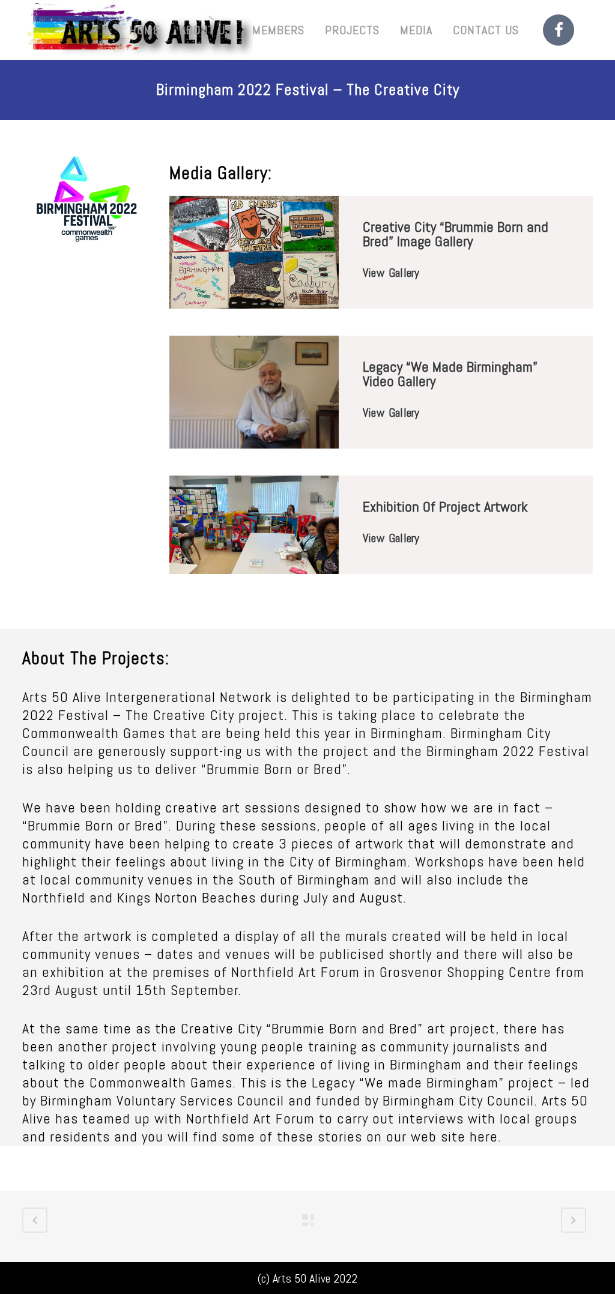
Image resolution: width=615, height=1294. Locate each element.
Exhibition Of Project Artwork (445, 506)
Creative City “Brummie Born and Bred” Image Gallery (455, 233)
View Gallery (391, 272)
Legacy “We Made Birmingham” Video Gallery (450, 373)
